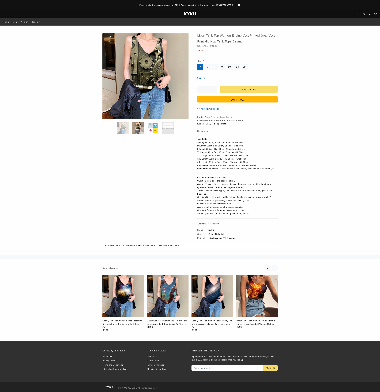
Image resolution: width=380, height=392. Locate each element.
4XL (245, 67)
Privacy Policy (108, 360)
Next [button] (275, 268)
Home (6, 22)
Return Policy (153, 360)
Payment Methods (155, 365)
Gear (208, 124)
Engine (200, 124)
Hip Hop (216, 124)
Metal (224, 124)
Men (14, 22)
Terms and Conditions (112, 365)
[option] (124, 128)
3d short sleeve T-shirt (221, 117)
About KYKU (108, 356)
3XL (237, 67)
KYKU (104, 245)
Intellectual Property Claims (115, 369)
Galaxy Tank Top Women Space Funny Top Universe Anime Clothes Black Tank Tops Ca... (211, 324)
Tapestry (36, 22)
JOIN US (270, 368)
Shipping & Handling (156, 369)
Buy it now (237, 100)
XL (222, 67)
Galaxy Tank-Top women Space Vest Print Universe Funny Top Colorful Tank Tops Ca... (122, 324)
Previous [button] (268, 268)
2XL (230, 67)
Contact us (152, 356)
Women (24, 22)
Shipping (201, 78)
